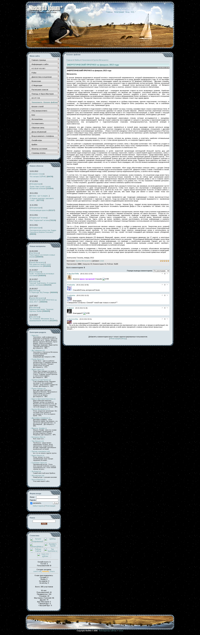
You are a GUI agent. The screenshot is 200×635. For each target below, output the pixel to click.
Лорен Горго (36, 369)
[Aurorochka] (70, 323)
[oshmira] (70, 301)
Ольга (52, 571)
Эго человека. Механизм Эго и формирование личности (41, 319)
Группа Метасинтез (37, 262)
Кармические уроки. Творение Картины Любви (41, 310)
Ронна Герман (37, 389)
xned (102, 261)
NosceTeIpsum (35, 272)
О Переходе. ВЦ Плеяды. (39, 292)
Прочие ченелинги (39, 451)
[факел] (70, 313)
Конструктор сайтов (107, 631)
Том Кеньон (34, 253)
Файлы (77, 60)
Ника (33, 335)
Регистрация (119, 12)
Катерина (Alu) (37, 437)
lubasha (45, 571)
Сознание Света (38, 463)
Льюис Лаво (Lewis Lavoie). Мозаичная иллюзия (40, 187)
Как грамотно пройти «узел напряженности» (40, 265)
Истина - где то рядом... (39, 196)
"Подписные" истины (38, 218)
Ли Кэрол (35, 471)
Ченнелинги (86, 60)
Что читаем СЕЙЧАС (38, 176)
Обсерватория (36, 184)
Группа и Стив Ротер (40, 380)
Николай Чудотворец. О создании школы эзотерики (42, 284)
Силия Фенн (36, 359)
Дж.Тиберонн (37, 350)
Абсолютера (35, 281)
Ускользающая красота (39, 210)
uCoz (121, 631)
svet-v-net (37, 571)
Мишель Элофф (38, 428)
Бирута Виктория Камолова (42, 399)
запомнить (37, 503)
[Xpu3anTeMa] (70, 279)
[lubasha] (70, 290)
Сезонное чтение (37, 174)
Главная (109, 12)
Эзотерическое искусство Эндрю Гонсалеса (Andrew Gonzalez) (43, 231)
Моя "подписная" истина (39, 220)
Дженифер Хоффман (40, 418)
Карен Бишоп (37, 455)
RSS (132, 12)
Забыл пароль (38, 506)
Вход (127, 12)
